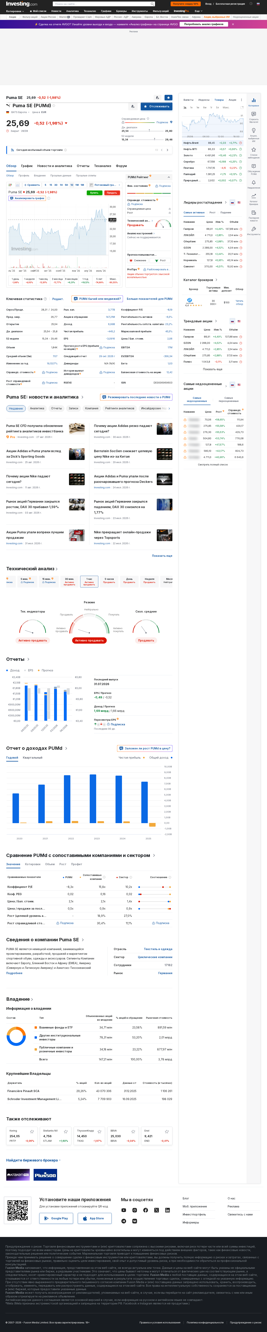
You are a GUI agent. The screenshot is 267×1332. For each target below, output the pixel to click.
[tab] (27, 581)
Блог (186, 1198)
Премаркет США (82, 17)
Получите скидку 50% (185, 4)
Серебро (189, 161)
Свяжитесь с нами (240, 1214)
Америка (136, 17)
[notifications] (251, 3)
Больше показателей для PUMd (149, 298)
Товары (219, 99)
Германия (165, 973)
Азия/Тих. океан (180, 17)
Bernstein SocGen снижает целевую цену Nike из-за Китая (123, 453)
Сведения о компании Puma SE (42, 939)
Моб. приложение (195, 1206)
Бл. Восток (162, 17)
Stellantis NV (50, 1130)
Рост (213, 212)
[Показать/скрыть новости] (91, 185)
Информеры (191, 1222)
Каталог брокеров (198, 280)
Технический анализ (30, 568)
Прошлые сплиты (86, 175)
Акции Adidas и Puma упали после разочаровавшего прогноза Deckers (123, 479)
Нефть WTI (190, 149)
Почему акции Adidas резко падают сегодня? (123, 428)
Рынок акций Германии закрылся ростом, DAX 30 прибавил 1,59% (33, 504)
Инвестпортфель (194, 1214)
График (27, 166)
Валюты (189, 99)
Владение (40, 175)
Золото (188, 155)
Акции (12, 17)
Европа (149, 17)
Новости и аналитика (54, 166)
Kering (13, 1130)
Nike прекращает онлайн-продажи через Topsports (122, 535)
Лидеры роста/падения (203, 202)
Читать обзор (239, 302)
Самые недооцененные (197, 399)
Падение (225, 212)
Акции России (48, 17)
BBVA (114, 1130)
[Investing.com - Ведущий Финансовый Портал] (21, 4)
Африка (196, 17)
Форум (121, 166)
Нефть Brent (191, 142)
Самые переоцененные (229, 399)
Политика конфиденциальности (205, 1322)
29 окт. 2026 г (107, 356)
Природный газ (193, 180)
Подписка (162, 122)
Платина (189, 167)
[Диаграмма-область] (17, 185)
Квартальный (32, 757)
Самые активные (194, 212)
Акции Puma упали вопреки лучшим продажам (35, 535)
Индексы (204, 99)
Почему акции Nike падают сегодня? (28, 479)
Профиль (24, 175)
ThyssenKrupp (85, 1130)
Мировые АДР (103, 17)
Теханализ (102, 166)
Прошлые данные (60, 175)
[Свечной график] (10, 185)
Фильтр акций (161, 11)
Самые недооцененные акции (203, 386)
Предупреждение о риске (245, 1322)
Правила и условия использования (160, 1322)
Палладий (189, 174)
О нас (231, 1198)
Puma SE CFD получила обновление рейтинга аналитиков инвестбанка (34, 428)
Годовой (12, 757)
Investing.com (102, 487)
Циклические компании (155, 957)
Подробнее (14, 973)
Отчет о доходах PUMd (34, 748)
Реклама (233, 1206)
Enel (146, 1130)
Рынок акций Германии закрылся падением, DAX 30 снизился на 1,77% (120, 506)
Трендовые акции (198, 321)
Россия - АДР (121, 17)
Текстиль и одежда (158, 949)
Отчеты (83, 166)
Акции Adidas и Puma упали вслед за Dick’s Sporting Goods (33, 453)
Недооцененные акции (246, 17)
